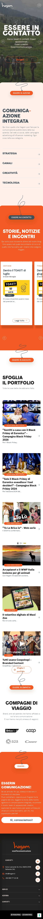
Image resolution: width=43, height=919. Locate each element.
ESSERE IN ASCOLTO (21, 360)
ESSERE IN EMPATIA (21, 687)
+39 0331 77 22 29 (11, 878)
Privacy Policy (16, 914)
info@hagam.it (10, 874)
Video (8, 523)
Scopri (22, 57)
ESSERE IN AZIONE (21, 93)
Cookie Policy (28, 914)
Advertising (11, 425)
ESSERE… (21, 766)
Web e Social (20, 425)
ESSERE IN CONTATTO (21, 217)
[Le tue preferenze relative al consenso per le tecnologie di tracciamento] (39, 915)
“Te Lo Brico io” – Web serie (19, 527)
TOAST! (9, 295)
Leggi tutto (19, 320)
